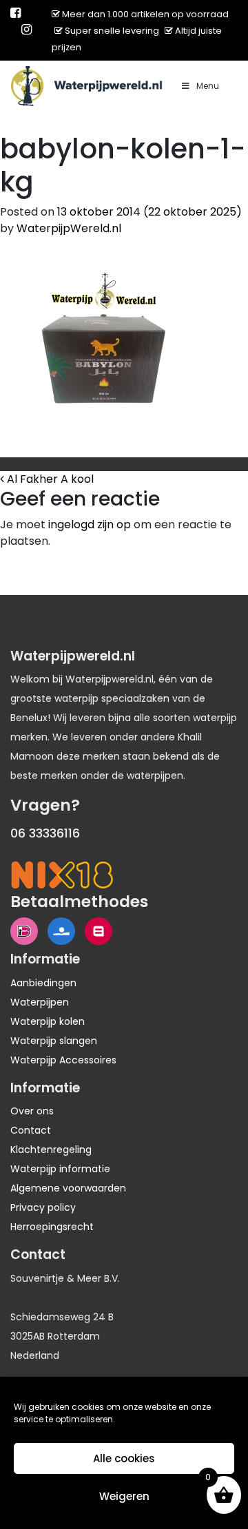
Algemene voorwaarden (68, 1188)
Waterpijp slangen (53, 1041)
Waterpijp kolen (47, 1021)
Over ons (32, 1111)
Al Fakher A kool (49, 479)
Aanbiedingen (43, 983)
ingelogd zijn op (89, 524)
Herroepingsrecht (52, 1227)
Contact (30, 1130)
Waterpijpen (39, 1002)
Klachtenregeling (51, 1149)
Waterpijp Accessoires (63, 1060)
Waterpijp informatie (60, 1169)
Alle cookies (124, 1458)
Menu (207, 86)
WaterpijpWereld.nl (69, 228)
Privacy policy (43, 1207)
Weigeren (124, 1496)
